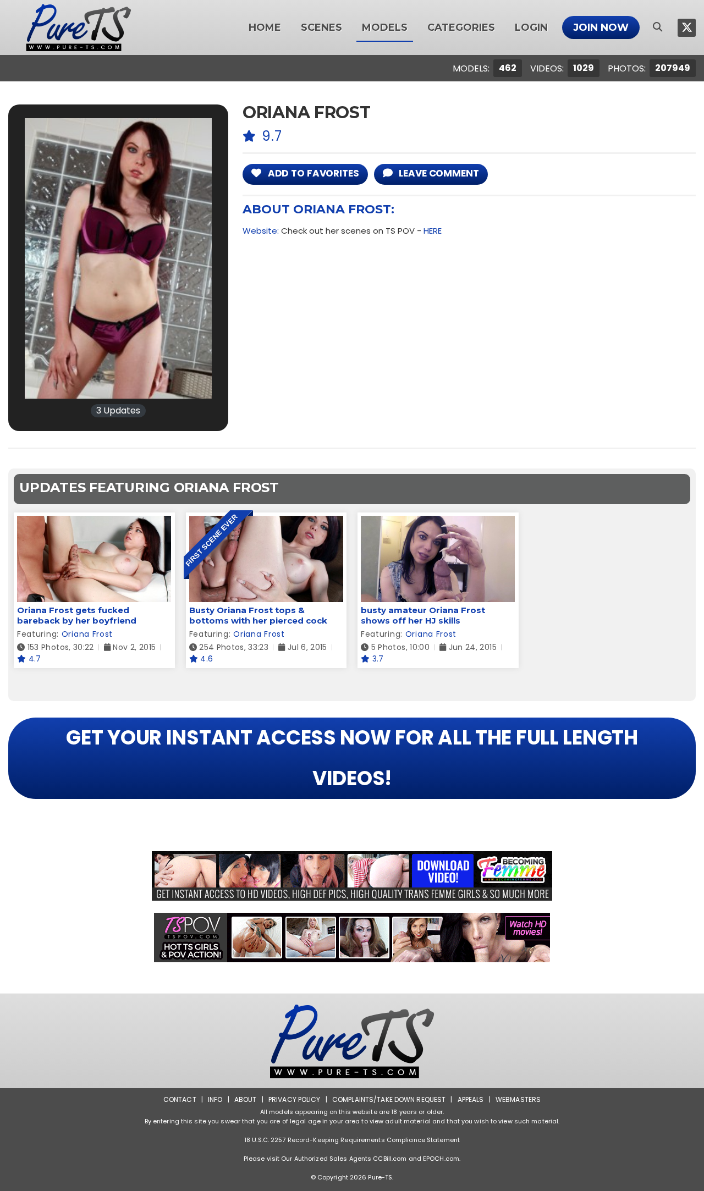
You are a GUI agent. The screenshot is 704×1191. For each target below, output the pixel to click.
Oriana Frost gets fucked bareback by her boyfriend (76, 615)
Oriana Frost (87, 633)
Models (385, 27)
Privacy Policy (294, 1099)
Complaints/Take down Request (389, 1099)
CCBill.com (389, 1158)
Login (531, 27)
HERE (433, 230)
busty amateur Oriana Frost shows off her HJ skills (423, 615)
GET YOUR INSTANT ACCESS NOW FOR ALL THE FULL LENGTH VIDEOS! (351, 758)
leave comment (438, 173)
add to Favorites (312, 173)
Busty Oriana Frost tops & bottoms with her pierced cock (258, 615)
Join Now (601, 27)
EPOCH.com (441, 1158)
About (245, 1099)
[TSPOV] (352, 937)
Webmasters (518, 1099)
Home (265, 27)
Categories (461, 27)
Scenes (321, 27)
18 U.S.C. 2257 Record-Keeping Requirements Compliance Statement (352, 1139)
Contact (179, 1099)
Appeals (471, 1099)
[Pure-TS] (78, 27)
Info (215, 1099)
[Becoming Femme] (352, 876)
